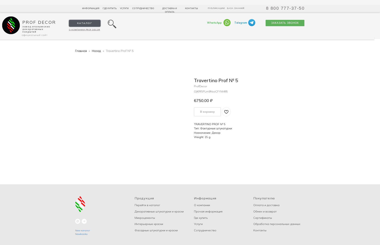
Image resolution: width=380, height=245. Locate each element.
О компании (202, 205)
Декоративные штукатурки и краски (159, 211)
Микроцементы (145, 218)
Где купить (110, 8)
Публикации (216, 8)
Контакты (191, 8)
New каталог (82, 230)
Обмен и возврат (265, 211)
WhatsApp (214, 22)
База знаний (235, 8)
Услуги (124, 8)
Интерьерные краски (149, 224)
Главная (81, 51)
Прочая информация (208, 211)
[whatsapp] (77, 221)
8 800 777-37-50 (285, 8)
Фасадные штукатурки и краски (156, 230)
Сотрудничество (143, 8)
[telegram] (84, 221)
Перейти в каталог (147, 205)
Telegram (240, 22)
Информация (90, 8)
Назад (97, 51)
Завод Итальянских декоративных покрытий (36, 29)
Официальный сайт (35, 35)
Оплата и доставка (266, 205)
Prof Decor (39, 22)
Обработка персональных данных (276, 224)
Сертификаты (262, 218)
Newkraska (81, 234)
